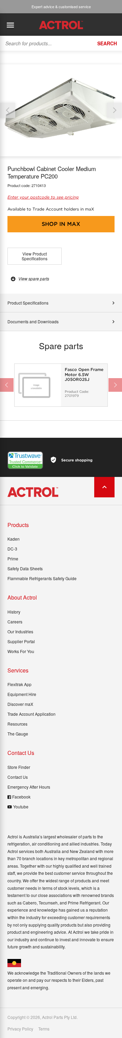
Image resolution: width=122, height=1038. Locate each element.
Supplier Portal (21, 641)
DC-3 (12, 549)
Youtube (20, 806)
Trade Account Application (31, 714)
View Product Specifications (34, 256)
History (13, 612)
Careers (14, 621)
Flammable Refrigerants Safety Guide (42, 578)
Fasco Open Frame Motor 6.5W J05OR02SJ (84, 374)
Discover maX (20, 704)
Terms (43, 1028)
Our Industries (20, 631)
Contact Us (17, 777)
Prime (12, 558)
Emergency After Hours (28, 787)
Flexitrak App (19, 684)
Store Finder (18, 767)
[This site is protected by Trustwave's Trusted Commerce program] (25, 460)
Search (107, 43)
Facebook (21, 797)
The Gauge (17, 734)
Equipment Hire (21, 694)
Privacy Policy (20, 1028)
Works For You (20, 651)
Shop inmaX (61, 224)
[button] (114, 110)
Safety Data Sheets (25, 568)
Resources (17, 724)
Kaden (13, 539)
